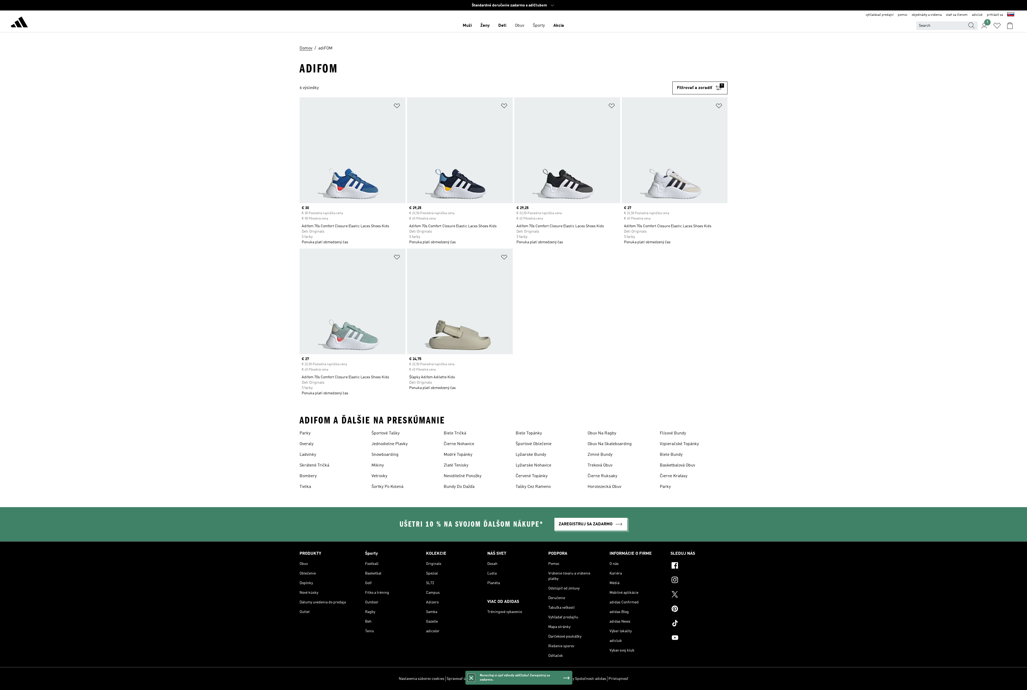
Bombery (308, 476)
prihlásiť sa (995, 15)
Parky (305, 433)
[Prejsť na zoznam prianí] (997, 25)
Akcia (558, 26)
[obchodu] (19, 23)
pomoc (902, 15)
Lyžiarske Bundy (531, 455)
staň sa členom (957, 15)
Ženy (485, 26)
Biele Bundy (671, 455)
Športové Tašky (385, 433)
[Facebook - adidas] (698, 566)
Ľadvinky (308, 455)
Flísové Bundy (673, 433)
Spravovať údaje (460, 679)
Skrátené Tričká (314, 465)
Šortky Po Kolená (387, 487)
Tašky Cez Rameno (533, 487)
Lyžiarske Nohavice (533, 465)
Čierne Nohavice (459, 444)
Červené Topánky (531, 476)
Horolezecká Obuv (604, 487)
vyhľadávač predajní (880, 15)
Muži (467, 26)
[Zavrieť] (471, 677)
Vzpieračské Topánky (679, 444)
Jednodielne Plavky (389, 444)
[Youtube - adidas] (698, 638)
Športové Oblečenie (533, 444)
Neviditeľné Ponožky (462, 476)
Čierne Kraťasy (673, 476)
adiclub (977, 15)
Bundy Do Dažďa (459, 487)
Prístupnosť (618, 679)
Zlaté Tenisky (456, 465)
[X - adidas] (698, 595)
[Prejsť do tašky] (1009, 25)
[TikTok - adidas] (698, 624)
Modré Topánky (458, 455)
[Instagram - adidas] (698, 580)
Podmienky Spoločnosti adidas (581, 679)
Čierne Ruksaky (602, 476)
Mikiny (377, 465)
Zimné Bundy (600, 455)
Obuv (519, 26)
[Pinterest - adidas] (698, 609)
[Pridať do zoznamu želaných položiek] (397, 107)
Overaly (306, 444)
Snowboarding (384, 455)
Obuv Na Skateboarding (610, 444)
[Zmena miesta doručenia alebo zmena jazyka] (1010, 15)
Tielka (305, 487)
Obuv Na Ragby (602, 433)
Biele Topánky (529, 433)
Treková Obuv (600, 465)
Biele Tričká (455, 433)
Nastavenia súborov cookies (421, 679)
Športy (539, 26)
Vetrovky (379, 476)
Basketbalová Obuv (677, 465)
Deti (502, 26)
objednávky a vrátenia (927, 15)
